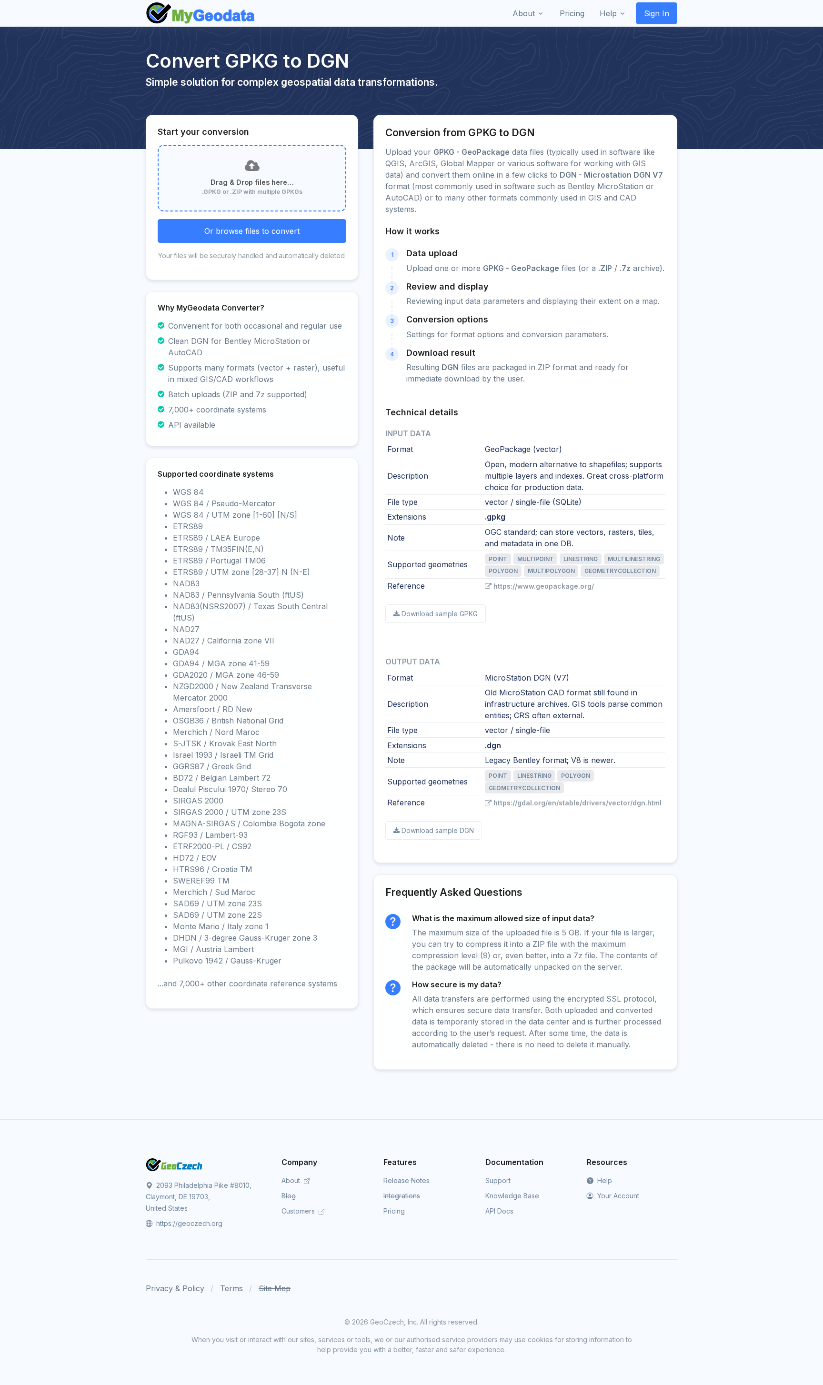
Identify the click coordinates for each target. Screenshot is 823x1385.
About (291, 1180)
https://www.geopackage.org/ (543, 586)
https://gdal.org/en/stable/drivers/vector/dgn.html (577, 803)
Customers (299, 1211)
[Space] (174, 1164)
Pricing (394, 1211)
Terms (231, 1288)
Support (498, 1180)
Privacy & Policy (175, 1288)
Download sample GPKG (439, 614)
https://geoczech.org (188, 1223)
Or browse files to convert (252, 231)
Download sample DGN (437, 830)
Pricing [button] (572, 13)
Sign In (656, 13)
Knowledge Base (512, 1196)
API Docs (499, 1211)
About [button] (523, 13)
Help (603, 1180)
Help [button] (608, 13)
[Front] (201, 13)
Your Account (617, 1196)
